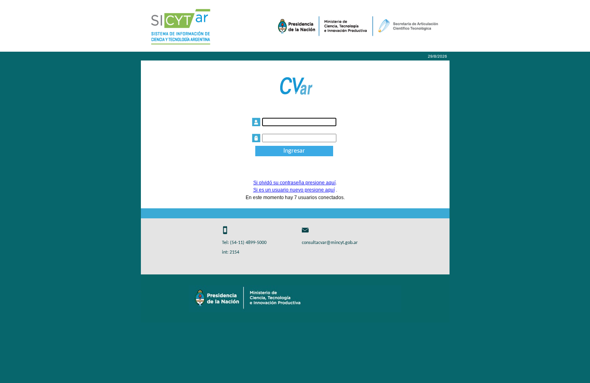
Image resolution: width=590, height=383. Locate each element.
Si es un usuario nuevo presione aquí (294, 190)
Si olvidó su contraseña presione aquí (294, 182)
